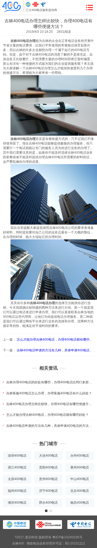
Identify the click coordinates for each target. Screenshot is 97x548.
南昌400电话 (79, 502)
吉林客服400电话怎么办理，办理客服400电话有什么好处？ (49, 393)
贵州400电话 (48, 479)
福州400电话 (17, 491)
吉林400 (18, 543)
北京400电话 (79, 491)
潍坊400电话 (17, 502)
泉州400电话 (79, 467)
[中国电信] (43, 4)
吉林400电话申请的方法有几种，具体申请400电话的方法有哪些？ (50, 426)
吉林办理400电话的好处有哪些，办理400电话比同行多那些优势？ (50, 382)
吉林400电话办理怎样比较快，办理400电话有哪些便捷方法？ (50, 404)
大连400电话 (48, 455)
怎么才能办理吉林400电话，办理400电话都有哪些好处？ (47, 415)
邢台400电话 (48, 502)
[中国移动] (28, 4)
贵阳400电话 (48, 467)
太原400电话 (17, 479)
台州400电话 (79, 455)
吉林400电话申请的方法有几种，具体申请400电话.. (54, 350)
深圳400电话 (17, 455)
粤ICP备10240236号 (67, 537)
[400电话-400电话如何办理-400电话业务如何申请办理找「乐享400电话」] (11, 7)
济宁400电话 (48, 491)
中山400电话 (79, 479)
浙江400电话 (17, 467)
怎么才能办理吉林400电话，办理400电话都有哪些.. (54, 339)
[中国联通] (35, 4)
